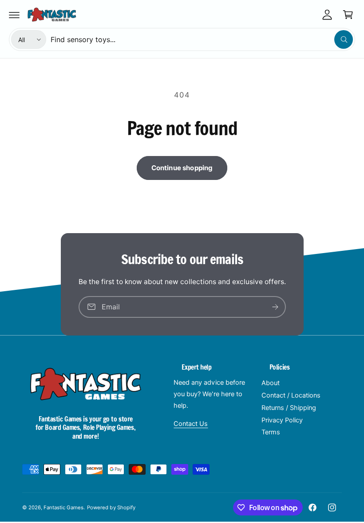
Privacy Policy (282, 420)
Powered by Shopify (111, 507)
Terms (270, 432)
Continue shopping (182, 168)
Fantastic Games (63, 507)
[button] (14, 14)
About (270, 383)
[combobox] (201, 39)
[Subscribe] (275, 307)
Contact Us (191, 424)
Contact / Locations (290, 395)
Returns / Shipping (288, 408)
